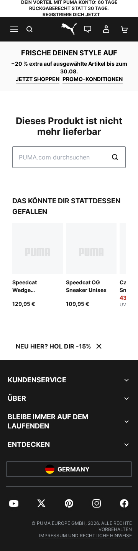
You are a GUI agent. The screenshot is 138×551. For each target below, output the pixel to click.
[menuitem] (13, 503)
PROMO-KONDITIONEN (92, 79)
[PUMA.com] (69, 29)
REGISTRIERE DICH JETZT (71, 14)
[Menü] (13, 29)
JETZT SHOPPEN (37, 79)
